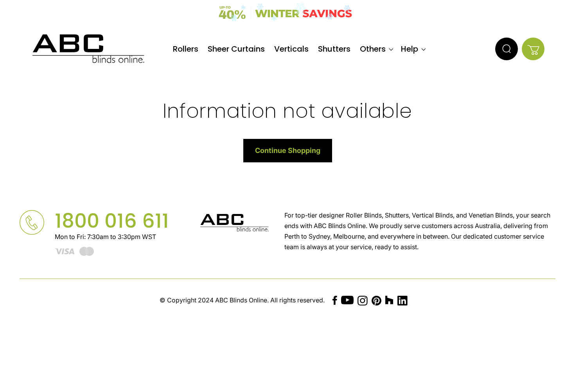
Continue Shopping (287, 150)
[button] (375, 49)
